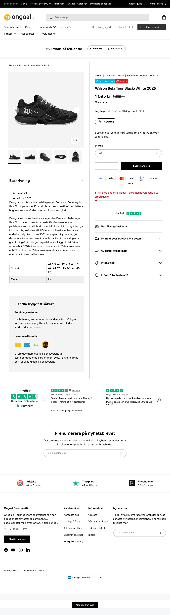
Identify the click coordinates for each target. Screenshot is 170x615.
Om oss (92, 514)
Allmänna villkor (73, 528)
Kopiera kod (117, 48)
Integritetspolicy (73, 541)
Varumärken (49, 33)
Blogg (91, 534)
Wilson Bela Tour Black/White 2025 (33, 65)
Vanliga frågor (72, 521)
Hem (11, 65)
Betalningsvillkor (73, 534)
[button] (164, 17)
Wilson (98, 75)
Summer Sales (12, 27)
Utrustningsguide (102, 27)
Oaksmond (39, 571)
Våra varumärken (98, 521)
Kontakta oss (71, 514)
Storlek (99, 145)
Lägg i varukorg (141, 165)
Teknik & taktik (124, 27)
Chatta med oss (17, 539)
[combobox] (97, 17)
